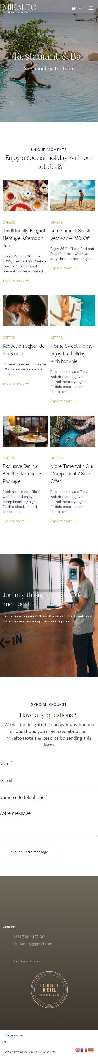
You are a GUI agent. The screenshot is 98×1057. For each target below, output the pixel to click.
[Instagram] (5, 1042)
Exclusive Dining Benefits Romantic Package (22, 474)
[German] (91, 1050)
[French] (84, 1050)
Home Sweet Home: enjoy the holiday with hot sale (71, 354)
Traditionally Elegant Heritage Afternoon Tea (24, 238)
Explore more (14, 280)
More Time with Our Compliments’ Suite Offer (72, 474)
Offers (9, 222)
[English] (78, 1050)
